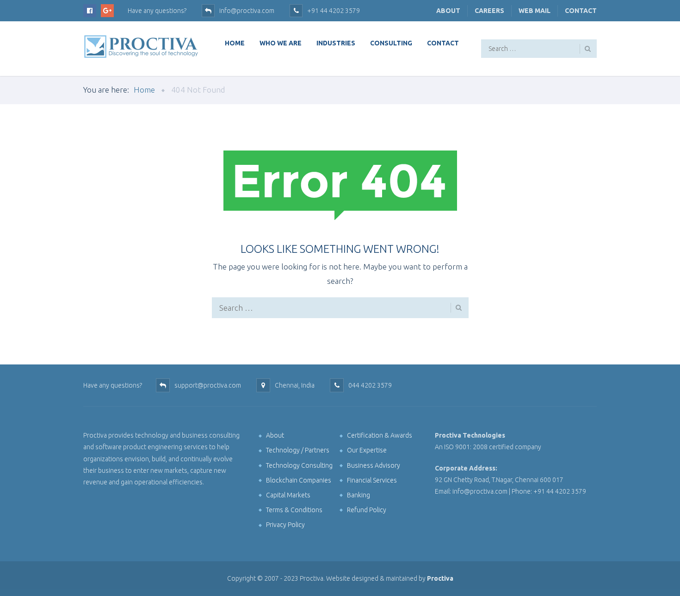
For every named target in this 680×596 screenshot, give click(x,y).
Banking (358, 495)
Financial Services (372, 480)
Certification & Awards (379, 435)
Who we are (281, 43)
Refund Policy (366, 510)
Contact (581, 10)
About (448, 10)
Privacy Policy (285, 524)
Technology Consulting (299, 465)
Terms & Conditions (294, 510)
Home (235, 43)
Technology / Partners (297, 450)
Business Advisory (373, 465)
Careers (489, 10)
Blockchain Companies (298, 480)
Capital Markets (288, 495)
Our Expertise (367, 450)
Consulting (391, 43)
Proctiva (440, 578)
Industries (335, 43)
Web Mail (534, 10)
